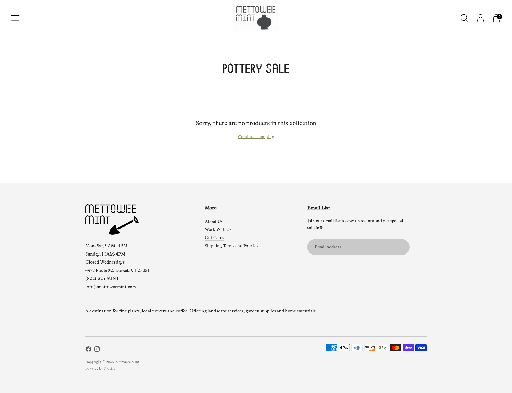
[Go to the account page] (480, 18)
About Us (214, 221)
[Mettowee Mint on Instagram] (97, 350)
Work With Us (218, 229)
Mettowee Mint (127, 362)
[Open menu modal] (15, 18)
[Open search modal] (464, 18)
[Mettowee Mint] (256, 18)
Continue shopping (256, 136)
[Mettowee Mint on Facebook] (88, 350)
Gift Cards (214, 237)
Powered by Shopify (100, 368)
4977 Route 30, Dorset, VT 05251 (117, 270)
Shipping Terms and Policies (231, 245)
